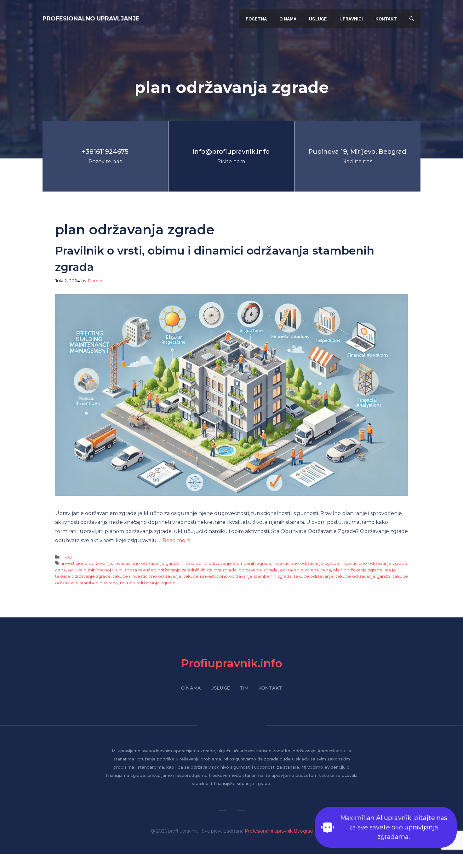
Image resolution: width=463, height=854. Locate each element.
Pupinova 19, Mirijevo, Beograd (357, 151)
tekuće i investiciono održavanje (147, 576)
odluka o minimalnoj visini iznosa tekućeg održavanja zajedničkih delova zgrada (152, 569)
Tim (244, 688)
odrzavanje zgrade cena (305, 569)
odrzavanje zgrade (258, 569)
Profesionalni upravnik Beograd (279, 831)
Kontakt (386, 19)
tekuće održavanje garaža (363, 576)
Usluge (318, 19)
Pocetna (256, 19)
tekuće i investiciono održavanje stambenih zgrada (238, 576)
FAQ (67, 556)
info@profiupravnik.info (231, 151)
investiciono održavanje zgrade (306, 563)
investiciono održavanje (87, 563)
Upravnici (351, 19)
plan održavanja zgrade (357, 569)
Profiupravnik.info (231, 663)
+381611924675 (105, 151)
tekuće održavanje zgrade (147, 582)
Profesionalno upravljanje (91, 18)
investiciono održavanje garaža (147, 563)
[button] (411, 18)
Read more (177, 540)
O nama (287, 19)
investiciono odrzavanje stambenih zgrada (226, 563)
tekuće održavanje (314, 576)
